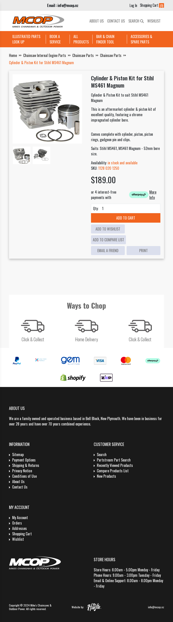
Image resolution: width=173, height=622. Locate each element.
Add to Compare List (108, 239)
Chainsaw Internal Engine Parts (44, 55)
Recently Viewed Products (115, 465)
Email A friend (107, 250)
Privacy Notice (22, 470)
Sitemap (18, 454)
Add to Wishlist (108, 229)
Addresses (19, 528)
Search (134, 21)
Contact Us (116, 21)
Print (143, 250)
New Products (106, 476)
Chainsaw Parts (83, 55)
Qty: (95, 208)
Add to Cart (125, 218)
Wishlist (154, 21)
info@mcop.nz (156, 607)
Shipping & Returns (25, 465)
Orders (17, 523)
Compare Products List (113, 470)
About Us (96, 21)
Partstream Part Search (114, 460)
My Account (20, 517)
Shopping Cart (22, 533)
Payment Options (24, 460)
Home (13, 55)
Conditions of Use (24, 476)
